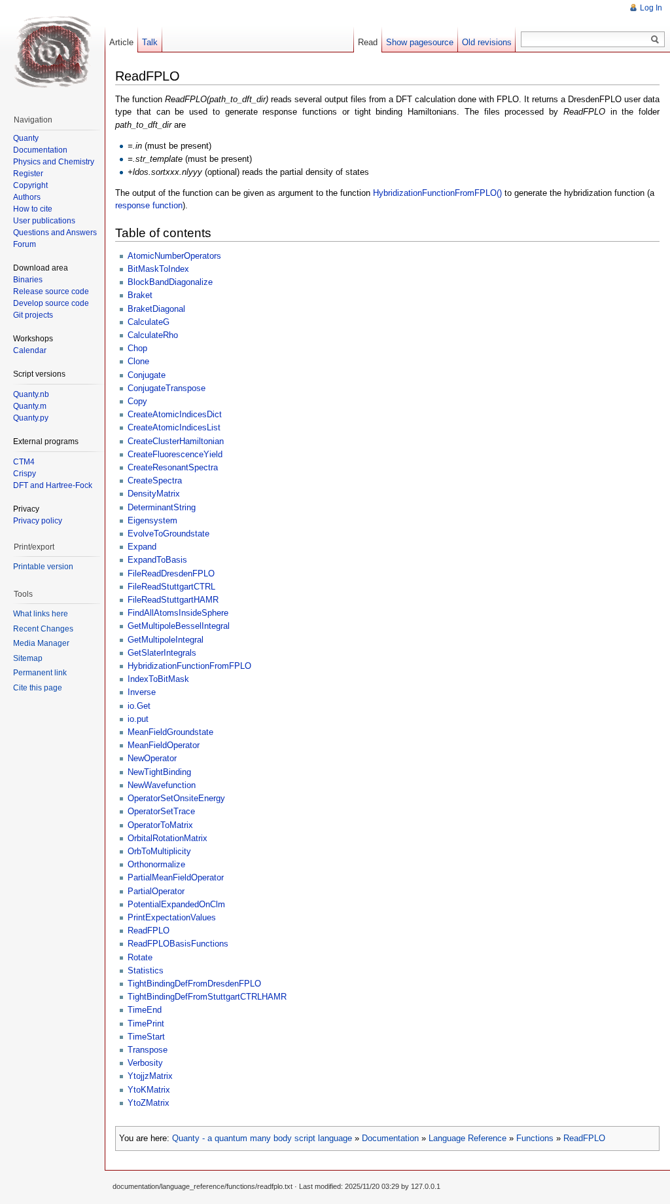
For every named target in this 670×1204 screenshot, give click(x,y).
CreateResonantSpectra (173, 467)
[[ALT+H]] (52, 52)
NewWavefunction (162, 785)
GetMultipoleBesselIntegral (179, 626)
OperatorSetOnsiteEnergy (176, 798)
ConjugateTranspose (166, 388)
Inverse (142, 692)
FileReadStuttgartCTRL (171, 587)
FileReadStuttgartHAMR (173, 600)
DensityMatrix (154, 494)
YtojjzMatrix (150, 1076)
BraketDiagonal (156, 309)
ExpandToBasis (157, 560)
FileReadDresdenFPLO (171, 573)
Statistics (146, 970)
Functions (535, 1138)
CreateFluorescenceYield (175, 454)
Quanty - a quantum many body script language (262, 1138)
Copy (137, 401)
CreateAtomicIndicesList (174, 427)
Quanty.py (30, 418)
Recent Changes (43, 628)
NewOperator (152, 758)
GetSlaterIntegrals (162, 653)
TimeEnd (145, 1010)
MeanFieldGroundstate (170, 732)
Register (28, 173)
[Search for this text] (655, 40)
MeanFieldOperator (164, 745)
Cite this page (37, 687)
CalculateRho (153, 335)
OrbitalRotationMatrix (167, 838)
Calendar (29, 350)
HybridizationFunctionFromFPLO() (437, 193)
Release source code (51, 291)
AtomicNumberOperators (174, 256)
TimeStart (146, 1037)
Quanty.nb (31, 394)
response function (149, 205)
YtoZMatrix (148, 1103)
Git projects (33, 315)
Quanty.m (29, 406)
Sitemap (28, 658)
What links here (40, 613)
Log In (651, 7)
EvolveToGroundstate (168, 533)
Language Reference (467, 1138)
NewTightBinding (159, 772)
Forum (24, 244)
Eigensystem (152, 520)
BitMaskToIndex (158, 269)
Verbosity (145, 1063)
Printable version (43, 566)
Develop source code (51, 303)
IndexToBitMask (158, 679)
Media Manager (41, 643)
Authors (27, 197)
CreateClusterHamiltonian (176, 441)
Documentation (390, 1138)
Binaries (28, 279)
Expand (142, 547)
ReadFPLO (148, 930)
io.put (138, 719)
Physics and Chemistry (53, 161)
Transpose (148, 1050)
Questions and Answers (55, 232)
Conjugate (147, 375)
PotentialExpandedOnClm (176, 904)
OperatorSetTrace (161, 811)
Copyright (30, 185)
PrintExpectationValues (172, 917)
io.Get (139, 706)
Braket (140, 295)
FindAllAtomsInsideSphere (178, 613)
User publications (44, 220)
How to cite (32, 209)
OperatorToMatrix (160, 825)
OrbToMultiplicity (159, 851)
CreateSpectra (155, 480)
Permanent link (40, 672)
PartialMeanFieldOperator (176, 877)
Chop (137, 348)
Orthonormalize (156, 864)
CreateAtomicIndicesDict (175, 414)
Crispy (24, 473)
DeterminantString (162, 507)
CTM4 (24, 461)
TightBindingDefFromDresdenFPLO (194, 983)
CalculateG (148, 322)
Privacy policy (37, 520)
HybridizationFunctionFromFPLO (189, 666)
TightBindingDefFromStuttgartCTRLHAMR (207, 997)
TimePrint (146, 1023)
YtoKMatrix (149, 1090)
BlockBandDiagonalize (170, 282)
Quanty (26, 138)
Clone (138, 361)
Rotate (140, 957)
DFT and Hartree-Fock (52, 485)
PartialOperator (156, 891)
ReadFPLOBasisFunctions (178, 944)
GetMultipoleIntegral (165, 640)
